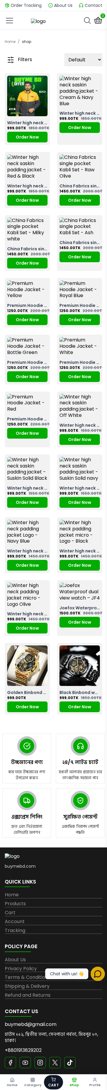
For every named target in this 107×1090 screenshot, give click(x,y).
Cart (10, 913)
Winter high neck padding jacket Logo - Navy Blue (27, 551)
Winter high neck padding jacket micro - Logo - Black (79, 551)
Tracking (15, 931)
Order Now (27, 137)
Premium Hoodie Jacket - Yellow (27, 305)
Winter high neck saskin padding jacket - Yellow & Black (27, 123)
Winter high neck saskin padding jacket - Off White (79, 425)
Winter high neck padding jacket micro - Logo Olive (27, 614)
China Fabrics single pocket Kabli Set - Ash (79, 243)
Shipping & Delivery (27, 986)
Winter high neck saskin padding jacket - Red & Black (27, 186)
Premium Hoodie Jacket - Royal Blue (79, 305)
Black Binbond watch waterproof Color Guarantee (79, 692)
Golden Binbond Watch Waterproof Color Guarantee (27, 692)
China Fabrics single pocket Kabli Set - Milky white (27, 249)
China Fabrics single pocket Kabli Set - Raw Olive (79, 186)
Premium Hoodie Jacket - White (79, 362)
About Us (15, 960)
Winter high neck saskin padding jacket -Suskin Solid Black (27, 488)
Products (15, 904)
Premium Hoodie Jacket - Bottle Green (27, 362)
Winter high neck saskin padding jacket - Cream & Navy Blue (79, 113)
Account (15, 922)
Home (10, 41)
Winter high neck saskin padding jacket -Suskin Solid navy (79, 488)
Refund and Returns (28, 995)
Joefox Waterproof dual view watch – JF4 (79, 608)
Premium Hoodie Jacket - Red (27, 419)
